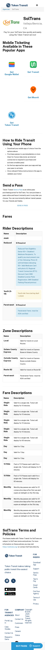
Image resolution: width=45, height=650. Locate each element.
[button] (37, 5)
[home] (17, 5)
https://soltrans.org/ (10, 547)
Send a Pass (18, 190)
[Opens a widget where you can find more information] (35, 646)
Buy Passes (22, 646)
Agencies (6, 9)
